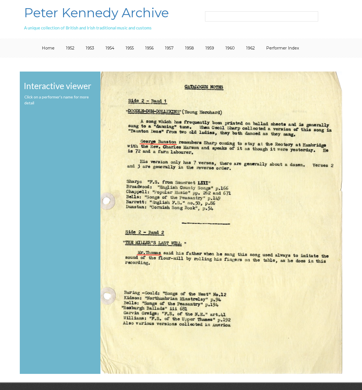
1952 (70, 48)
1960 (230, 48)
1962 (250, 48)
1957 (169, 48)
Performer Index (282, 48)
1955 (130, 48)
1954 (109, 48)
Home (48, 48)
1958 (189, 48)
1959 (209, 48)
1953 (90, 48)
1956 (149, 48)
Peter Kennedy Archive (96, 12)
